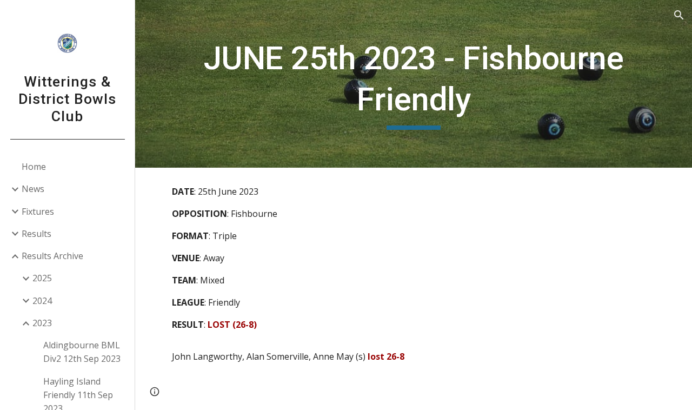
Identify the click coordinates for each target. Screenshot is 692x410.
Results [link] (36, 234)
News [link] (33, 189)
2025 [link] (42, 278)
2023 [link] (42, 323)
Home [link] (34, 167)
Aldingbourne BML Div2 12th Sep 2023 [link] (82, 352)
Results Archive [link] (52, 256)
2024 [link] (42, 301)
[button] (679, 15)
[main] (414, 84)
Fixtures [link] (38, 211)
